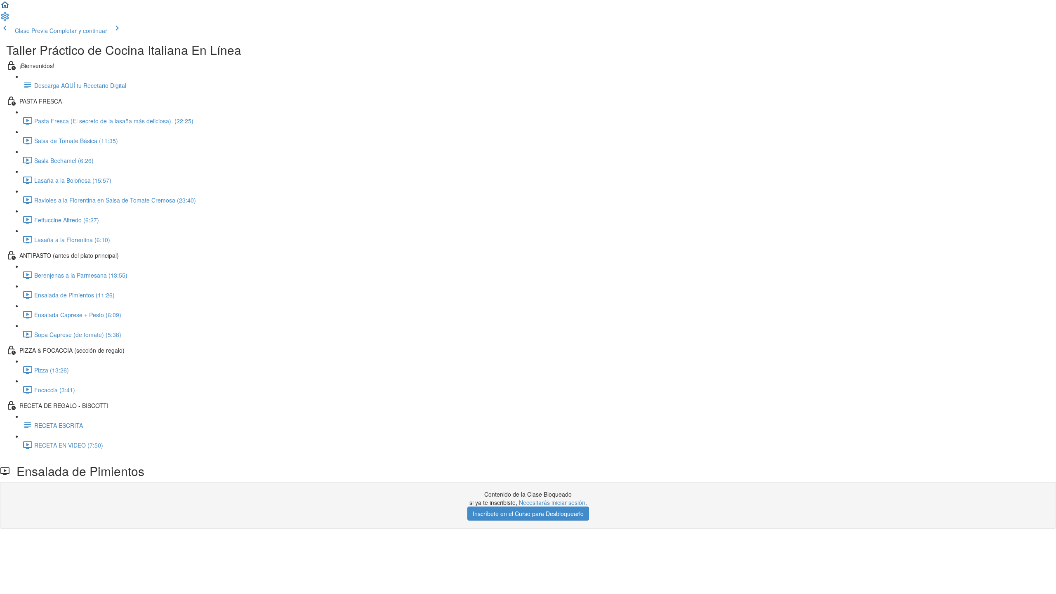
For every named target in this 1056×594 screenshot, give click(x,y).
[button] (5, 7)
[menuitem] (5, 19)
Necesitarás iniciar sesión (552, 502)
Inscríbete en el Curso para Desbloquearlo (528, 513)
